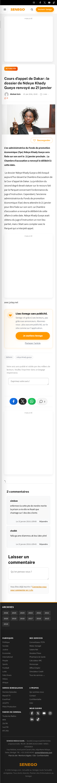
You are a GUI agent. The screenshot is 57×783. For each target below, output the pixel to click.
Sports (5, 664)
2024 (22, 613)
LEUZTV (5, 703)
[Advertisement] (28, 40)
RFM (4, 719)
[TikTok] (53, 2)
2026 (6, 613)
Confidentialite (35, 699)
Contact (32, 695)
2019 (14, 618)
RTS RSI (5, 730)
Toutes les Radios (9, 716)
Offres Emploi (34, 668)
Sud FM (5, 727)
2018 (22, 618)
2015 (47, 618)
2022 (39, 613)
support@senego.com (43, 752)
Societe (5, 646)
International (7, 657)
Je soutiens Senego (33, 335)
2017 (30, 618)
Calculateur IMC (35, 660)
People (5, 660)
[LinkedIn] (31, 719)
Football (5, 668)
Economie (6, 653)
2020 (6, 618)
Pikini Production (9, 706)
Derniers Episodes (9, 692)
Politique (6, 642)
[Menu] (5, 9)
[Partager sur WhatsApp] (32, 401)
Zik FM (5, 723)
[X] (38, 713)
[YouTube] (49, 2)
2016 (39, 618)
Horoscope (33, 664)
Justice (5, 649)
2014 (6, 624)
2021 (47, 613)
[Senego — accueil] (18, 9)
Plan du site (13, 755)
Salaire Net (33, 649)
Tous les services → (37, 675)
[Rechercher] (32, 9)
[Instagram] (50, 713)
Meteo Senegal (35, 646)
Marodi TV (6, 695)
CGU (31, 703)
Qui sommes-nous (36, 692)
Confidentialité (43, 755)
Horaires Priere (35, 653)
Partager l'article (33, 343)
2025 (14, 613)
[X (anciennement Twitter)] (44, 2)
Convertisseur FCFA (37, 642)
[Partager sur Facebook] (13, 401)
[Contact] (34, 2)
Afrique (5, 682)
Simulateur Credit (36, 671)
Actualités (11, 68)
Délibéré (9, 357)
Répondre (43, 521)
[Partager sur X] (23, 401)
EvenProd (6, 699)
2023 (30, 613)
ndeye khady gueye (24, 357)
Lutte (4, 671)
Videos (5, 679)
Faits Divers (6, 675)
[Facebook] (40, 2)
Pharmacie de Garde (37, 657)
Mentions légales (25, 755)
